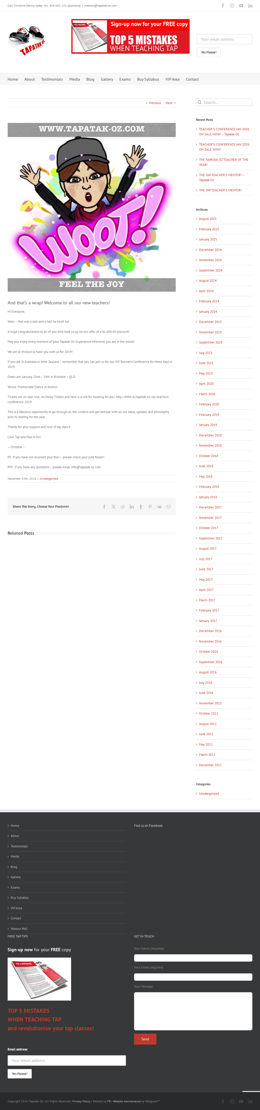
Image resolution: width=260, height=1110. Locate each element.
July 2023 (205, 353)
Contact (16, 918)
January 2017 (208, 621)
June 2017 (206, 569)
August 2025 (208, 219)
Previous (155, 103)
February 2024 (209, 301)
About (15, 836)
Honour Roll (19, 929)
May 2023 (206, 373)
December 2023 (210, 322)
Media (15, 856)
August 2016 (208, 672)
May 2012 (206, 744)
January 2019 (208, 425)
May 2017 (206, 579)
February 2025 (209, 229)
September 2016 (210, 662)
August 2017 (208, 548)
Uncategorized (49, 478)
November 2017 (210, 518)
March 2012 (207, 754)
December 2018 (210, 435)
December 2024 (210, 250)
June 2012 (206, 734)
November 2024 (210, 260)
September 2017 (210, 538)
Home (15, 825)
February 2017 (209, 610)
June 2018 (206, 466)
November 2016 (210, 641)
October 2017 (208, 528)
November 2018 (210, 445)
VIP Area (16, 908)
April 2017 (206, 590)
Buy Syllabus (19, 897)
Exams (15, 887)
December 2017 (210, 507)
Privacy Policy (81, 1101)
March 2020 (207, 394)
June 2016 (206, 693)
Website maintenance (127, 1101)
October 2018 (208, 456)
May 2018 (206, 476)
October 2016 (208, 651)
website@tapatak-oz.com (100, 5)
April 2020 (206, 383)
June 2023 (206, 363)
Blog (14, 867)
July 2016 (205, 682)
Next (169, 103)
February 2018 (209, 487)
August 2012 (208, 724)
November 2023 (210, 332)
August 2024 (208, 280)
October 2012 (208, 713)
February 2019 (209, 414)
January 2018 (208, 497)
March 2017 (207, 600)
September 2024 (210, 270)
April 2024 (206, 291)
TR (108, 1101)
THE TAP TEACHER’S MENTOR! (220, 190)
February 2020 (209, 404)
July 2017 (205, 559)
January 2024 (208, 311)
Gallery (16, 877)
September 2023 (210, 342)
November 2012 (210, 703)
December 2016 (210, 631)
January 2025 (208, 239)
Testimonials (19, 846)
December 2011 (210, 765)
